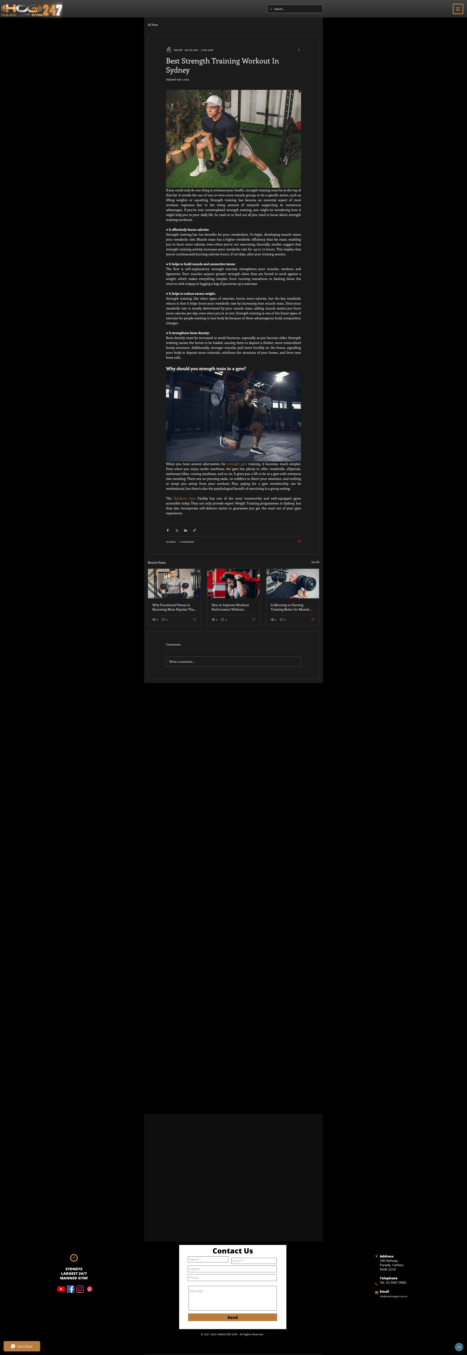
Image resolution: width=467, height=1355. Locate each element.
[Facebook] (70, 1289)
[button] (458, 9)
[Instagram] (80, 1289)
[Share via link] (194, 530)
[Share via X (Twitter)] (176, 530)
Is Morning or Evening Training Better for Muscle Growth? (290, 607)
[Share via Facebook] (167, 530)
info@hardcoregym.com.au (393, 1296)
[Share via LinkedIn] (185, 530)
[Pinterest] (89, 1289)
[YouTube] (61, 1289)
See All (315, 562)
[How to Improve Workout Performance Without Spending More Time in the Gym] (233, 583)
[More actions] (299, 50)
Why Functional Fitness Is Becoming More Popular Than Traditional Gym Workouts (174, 607)
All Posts (153, 24)
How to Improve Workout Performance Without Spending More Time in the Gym (231, 607)
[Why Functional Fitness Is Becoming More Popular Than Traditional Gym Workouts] (174, 583)
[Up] (459, 1347)
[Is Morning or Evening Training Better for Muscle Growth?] (292, 583)
